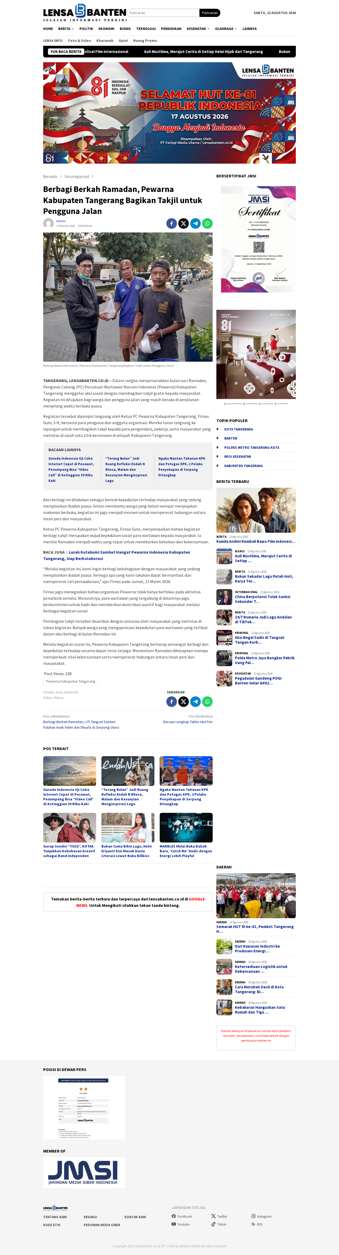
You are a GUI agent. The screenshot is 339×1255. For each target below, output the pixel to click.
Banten (230, 438)
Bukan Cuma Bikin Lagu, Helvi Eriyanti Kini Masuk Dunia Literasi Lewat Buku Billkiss (126, 851)
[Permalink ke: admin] (48, 223)
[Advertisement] (256, 775)
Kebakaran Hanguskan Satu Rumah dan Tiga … (260, 1010)
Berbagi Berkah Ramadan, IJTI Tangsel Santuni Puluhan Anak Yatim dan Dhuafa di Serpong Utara (81, 722)
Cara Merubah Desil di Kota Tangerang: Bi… (259, 989)
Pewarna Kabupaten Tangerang (70, 681)
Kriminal (241, 633)
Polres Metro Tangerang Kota (251, 447)
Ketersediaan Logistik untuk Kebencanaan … (261, 969)
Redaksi (90, 1217)
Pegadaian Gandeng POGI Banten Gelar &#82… (258, 680)
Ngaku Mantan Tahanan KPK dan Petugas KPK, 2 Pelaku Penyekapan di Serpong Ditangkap (184, 796)
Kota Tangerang (238, 429)
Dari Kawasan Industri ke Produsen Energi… (257, 948)
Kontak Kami (135, 1217)
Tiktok (221, 1224)
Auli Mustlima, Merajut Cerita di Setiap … (263, 558)
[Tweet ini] (183, 223)
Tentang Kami (55, 1217)
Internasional (246, 592)
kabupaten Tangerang (243, 466)
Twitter (222, 1216)
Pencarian (210, 12)
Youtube (183, 1224)
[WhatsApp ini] (207, 223)
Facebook (184, 1216)
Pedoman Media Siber (102, 1225)
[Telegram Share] (195, 223)
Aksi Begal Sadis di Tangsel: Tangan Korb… (260, 640)
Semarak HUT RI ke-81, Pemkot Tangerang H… (255, 929)
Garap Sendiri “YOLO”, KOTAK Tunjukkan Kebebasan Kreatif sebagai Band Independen (69, 851)
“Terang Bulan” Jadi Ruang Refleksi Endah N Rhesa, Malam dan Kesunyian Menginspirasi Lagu (126, 469)
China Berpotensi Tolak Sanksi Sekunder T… (262, 599)
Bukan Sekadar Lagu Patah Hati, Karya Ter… (264, 579)
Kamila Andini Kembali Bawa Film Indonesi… (255, 541)
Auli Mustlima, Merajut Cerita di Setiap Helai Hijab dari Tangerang (156, 51)
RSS (259, 1224)
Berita (221, 537)
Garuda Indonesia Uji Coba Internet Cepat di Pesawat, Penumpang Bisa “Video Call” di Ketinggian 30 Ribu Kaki (71, 469)
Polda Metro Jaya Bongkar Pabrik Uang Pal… (265, 660)
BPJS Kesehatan (237, 456)
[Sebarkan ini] (171, 223)
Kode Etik (51, 1225)
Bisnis (240, 551)
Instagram (264, 1216)
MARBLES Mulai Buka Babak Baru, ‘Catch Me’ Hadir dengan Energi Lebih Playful (186, 851)
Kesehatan (243, 673)
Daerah (221, 922)
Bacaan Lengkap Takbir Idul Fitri (188, 719)
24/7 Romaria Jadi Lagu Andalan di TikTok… (263, 619)
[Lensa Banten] (85, 12)
